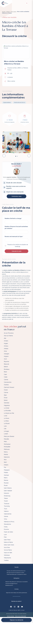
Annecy (6, 346)
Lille (5, 428)
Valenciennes (7, 514)
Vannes (6, 516)
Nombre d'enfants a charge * (13, 218)
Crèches (8, 11)
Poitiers (6, 472)
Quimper (6, 475)
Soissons (6, 493)
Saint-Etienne (8, 488)
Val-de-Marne (8, 550)
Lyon (5, 534)
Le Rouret (7, 423)
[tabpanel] (16, 142)
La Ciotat (6, 408)
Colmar (6, 392)
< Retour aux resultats (9, 17)
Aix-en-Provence (8, 333)
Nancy (6, 452)
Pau (5, 467)
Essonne (6, 529)
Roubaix (6, 483)
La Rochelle (7, 410)
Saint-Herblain (8, 490)
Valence (6, 511)
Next (29, 155)
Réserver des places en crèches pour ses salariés (16, 581)
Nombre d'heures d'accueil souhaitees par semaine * (16, 227)
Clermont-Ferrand (9, 387)
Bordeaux (6, 369)
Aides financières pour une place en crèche (16, 574)
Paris (5, 537)
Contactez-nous (16, 196)
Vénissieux (7, 555)
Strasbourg (7, 496)
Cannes (6, 379)
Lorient (6, 434)
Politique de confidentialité (20, 616)
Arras (5, 351)
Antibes (6, 348)
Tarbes (6, 498)
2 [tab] (17, 156)
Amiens (6, 341)
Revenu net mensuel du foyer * (14, 236)
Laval (5, 415)
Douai (5, 397)
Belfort (6, 366)
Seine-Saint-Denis (9, 545)
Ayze (5, 359)
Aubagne (6, 353)
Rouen (6, 485)
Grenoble (6, 403)
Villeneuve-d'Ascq (9, 521)
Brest (5, 372)
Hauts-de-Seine (8, 532)
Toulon (6, 501)
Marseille (6, 439)
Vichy (5, 519)
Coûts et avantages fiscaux (11, 583)
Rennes (6, 480)
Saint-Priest (7, 539)
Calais (5, 377)
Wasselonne (7, 524)
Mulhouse (6, 449)
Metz (5, 441)
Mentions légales (10, 616)
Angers (6, 343)
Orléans (6, 465)
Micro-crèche (13, 11)
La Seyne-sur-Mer (9, 413)
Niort (5, 462)
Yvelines (6, 560)
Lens (5, 426)
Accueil (3, 11)
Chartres (6, 384)
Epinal (5, 400)
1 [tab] (15, 156)
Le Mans (6, 421)
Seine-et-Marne (8, 542)
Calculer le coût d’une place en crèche (15, 572)
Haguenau (7, 405)
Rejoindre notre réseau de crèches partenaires (16, 592)
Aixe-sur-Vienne (8, 335)
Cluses (6, 390)
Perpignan (7, 470)
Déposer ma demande (16, 620)
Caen (5, 374)
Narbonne (7, 457)
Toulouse (6, 503)
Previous (4, 155)
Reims (5, 477)
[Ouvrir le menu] (26, 3)
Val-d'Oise (7, 547)
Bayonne (6, 361)
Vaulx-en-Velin (8, 552)
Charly (6, 527)
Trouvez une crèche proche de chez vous (16, 570)
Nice (5, 459)
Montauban (7, 444)
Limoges (6, 431)
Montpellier (7, 446)
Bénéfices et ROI (9, 585)
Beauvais (6, 364)
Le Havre (6, 418)
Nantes (6, 454)
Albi (5, 338)
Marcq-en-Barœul (9, 436)
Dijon (5, 395)
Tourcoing (7, 506)
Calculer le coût (16, 251)
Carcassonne (7, 382)
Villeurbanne (7, 558)
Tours (5, 508)
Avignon (6, 356)
